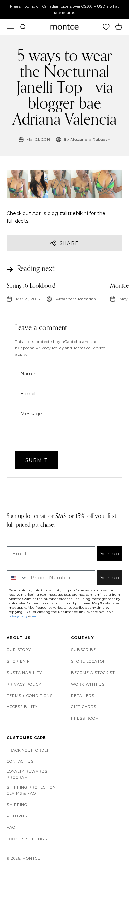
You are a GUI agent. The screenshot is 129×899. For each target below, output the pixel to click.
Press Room (85, 718)
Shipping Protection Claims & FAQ (31, 790)
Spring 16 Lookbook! (31, 286)
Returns (17, 816)
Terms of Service (89, 347)
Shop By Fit (20, 661)
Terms (36, 616)
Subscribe (83, 649)
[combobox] (17, 578)
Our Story (19, 649)
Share (69, 243)
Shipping (17, 804)
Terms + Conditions (30, 695)
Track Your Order (28, 750)
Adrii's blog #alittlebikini (60, 213)
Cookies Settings (27, 839)
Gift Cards (83, 706)
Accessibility (22, 706)
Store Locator (88, 661)
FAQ (11, 827)
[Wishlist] (106, 27)
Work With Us (88, 684)
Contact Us (20, 761)
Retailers (82, 695)
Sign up (109, 553)
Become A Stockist (93, 672)
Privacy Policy (50, 347)
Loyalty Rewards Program (27, 774)
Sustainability (24, 672)
